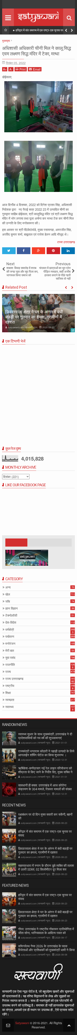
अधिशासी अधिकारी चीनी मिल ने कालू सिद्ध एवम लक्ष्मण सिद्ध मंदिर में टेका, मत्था (36, 51)
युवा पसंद (10, 658)
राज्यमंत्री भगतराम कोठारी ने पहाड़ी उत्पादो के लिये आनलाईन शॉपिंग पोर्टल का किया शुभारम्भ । (46, 753)
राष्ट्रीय (9, 686)
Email (36, 69)
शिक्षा (8, 693)
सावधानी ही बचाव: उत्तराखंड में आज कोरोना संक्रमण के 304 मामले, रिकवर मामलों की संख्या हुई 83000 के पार (45, 789)
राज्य (8, 672)
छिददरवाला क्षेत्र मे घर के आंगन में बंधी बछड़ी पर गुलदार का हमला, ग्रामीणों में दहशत (44, 31)
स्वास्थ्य (9, 707)
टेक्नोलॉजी (11, 615)
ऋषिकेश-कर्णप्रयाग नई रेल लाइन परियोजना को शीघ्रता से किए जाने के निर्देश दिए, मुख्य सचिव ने (45, 770)
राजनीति (10, 665)
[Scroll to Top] (69, 1025)
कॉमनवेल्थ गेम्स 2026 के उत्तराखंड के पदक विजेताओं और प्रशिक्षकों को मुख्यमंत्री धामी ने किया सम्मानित (46, 950)
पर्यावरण (9, 637)
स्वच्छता (9, 700)
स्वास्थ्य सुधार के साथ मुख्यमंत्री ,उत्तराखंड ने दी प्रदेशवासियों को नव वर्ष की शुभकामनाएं (45, 736)
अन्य (7, 587)
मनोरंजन (10, 644)
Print (22, 69)
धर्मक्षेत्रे (9, 630)
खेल (7, 594)
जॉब (7, 601)
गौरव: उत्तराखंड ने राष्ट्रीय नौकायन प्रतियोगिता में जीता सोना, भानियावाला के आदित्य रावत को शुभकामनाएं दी (46, 933)
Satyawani (22, 1023)
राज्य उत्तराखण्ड (66, 242)
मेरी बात (9, 651)
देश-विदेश (10, 622)
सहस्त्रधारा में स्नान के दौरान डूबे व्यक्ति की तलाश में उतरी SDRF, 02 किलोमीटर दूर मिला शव (46, 867)
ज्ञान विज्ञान (11, 608)
